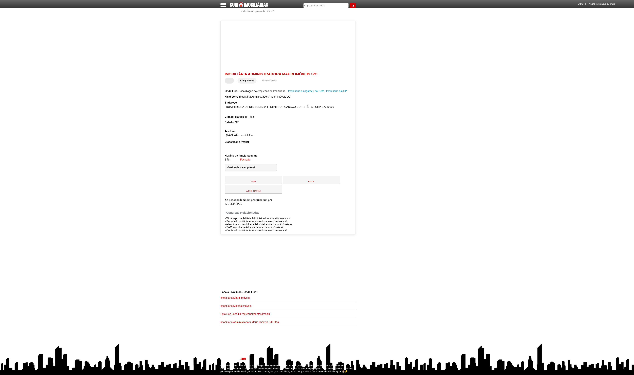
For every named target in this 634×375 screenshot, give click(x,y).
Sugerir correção (253, 191)
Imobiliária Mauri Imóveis (235, 297)
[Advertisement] (286, 46)
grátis (612, 4)
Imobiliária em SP (336, 91)
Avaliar (311, 181)
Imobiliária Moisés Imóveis (235, 305)
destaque (601, 4)
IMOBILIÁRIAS (249, 5)
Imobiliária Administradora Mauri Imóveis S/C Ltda (249, 322)
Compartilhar (247, 80)
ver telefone (247, 135)
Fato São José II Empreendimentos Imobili (245, 314)
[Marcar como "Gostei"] (227, 80)
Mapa (253, 181)
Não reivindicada (269, 81)
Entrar (580, 4)
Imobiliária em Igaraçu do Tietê (306, 91)
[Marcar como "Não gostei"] (231, 80)
